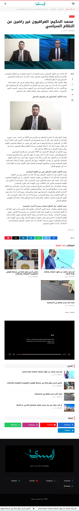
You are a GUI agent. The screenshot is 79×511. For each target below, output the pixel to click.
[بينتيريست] (72, 95)
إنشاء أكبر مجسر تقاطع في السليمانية (60, 303)
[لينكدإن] (72, 90)
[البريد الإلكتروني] (72, 100)
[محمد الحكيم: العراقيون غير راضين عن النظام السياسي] (39, 51)
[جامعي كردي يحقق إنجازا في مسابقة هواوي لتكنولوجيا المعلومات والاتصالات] (21, 259)
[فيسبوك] (72, 79)
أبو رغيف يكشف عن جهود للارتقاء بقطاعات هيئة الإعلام (59, 273)
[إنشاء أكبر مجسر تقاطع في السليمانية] (57, 290)
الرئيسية (72, 16)
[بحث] (6, 3)
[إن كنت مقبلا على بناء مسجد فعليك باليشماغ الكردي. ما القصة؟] (69, 408)
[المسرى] (39, 3)
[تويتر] (72, 84)
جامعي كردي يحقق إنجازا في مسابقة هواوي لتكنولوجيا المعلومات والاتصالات (22, 273)
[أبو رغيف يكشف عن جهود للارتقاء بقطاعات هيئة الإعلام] (57, 259)
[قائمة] (73, 3)
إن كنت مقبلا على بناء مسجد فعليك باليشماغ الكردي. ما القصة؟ (39, 405)
